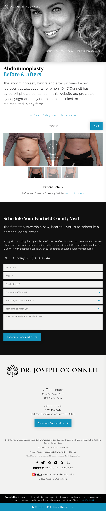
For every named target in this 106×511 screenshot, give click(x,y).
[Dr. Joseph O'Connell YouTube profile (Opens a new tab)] (68, 462)
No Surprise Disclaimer (58, 447)
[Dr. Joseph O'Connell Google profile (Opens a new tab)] (49, 462)
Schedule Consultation (20, 337)
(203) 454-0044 (41, 506)
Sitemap (72, 452)
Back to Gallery (42, 115)
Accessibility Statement (54, 452)
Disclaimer (41, 447)
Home (49, 51)
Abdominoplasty (85, 51)
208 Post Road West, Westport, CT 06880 (53, 414)
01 (99, 51)
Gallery (60, 51)
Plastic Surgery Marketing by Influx (58, 474)
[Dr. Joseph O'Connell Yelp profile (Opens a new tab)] (62, 462)
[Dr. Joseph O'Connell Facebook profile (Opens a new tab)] (37, 462)
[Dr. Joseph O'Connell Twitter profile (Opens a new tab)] (43, 462)
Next (96, 126)
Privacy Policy (36, 452)
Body (70, 51)
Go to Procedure (63, 115)
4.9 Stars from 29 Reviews (58, 467)
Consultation (61, 506)
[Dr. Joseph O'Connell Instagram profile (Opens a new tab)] (56, 462)
